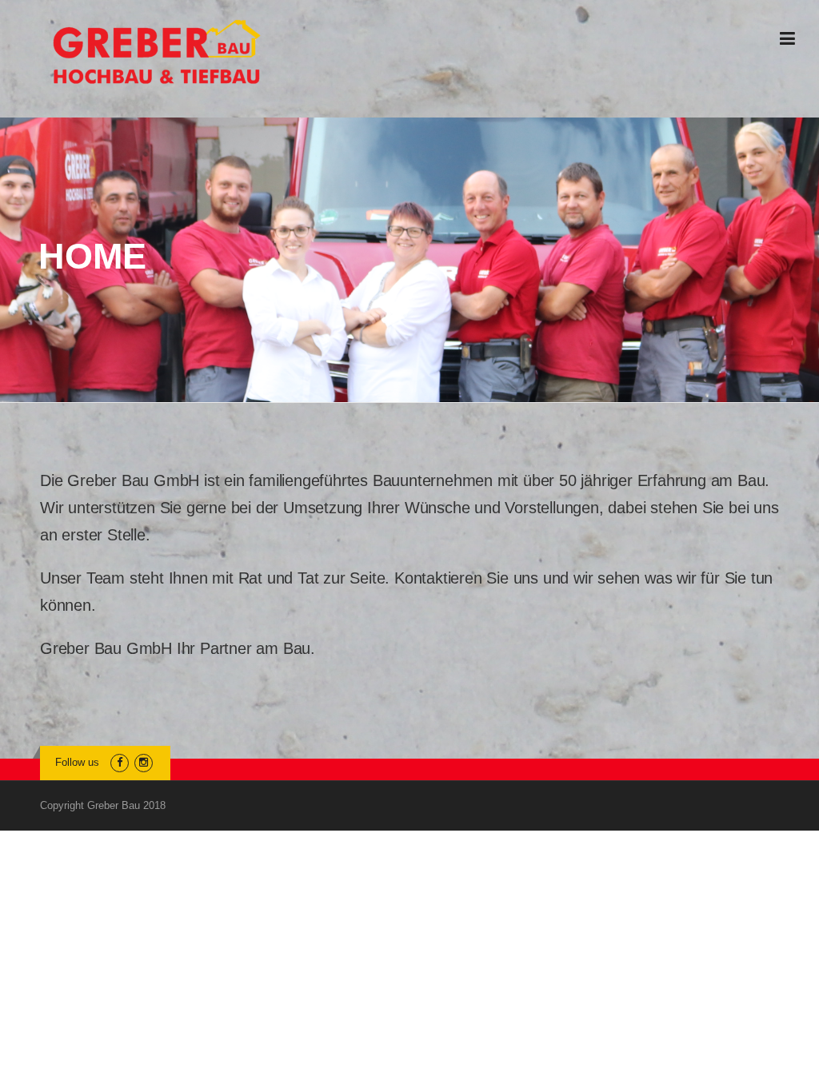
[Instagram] (143, 762)
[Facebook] (119, 762)
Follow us (77, 762)
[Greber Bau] (157, 52)
